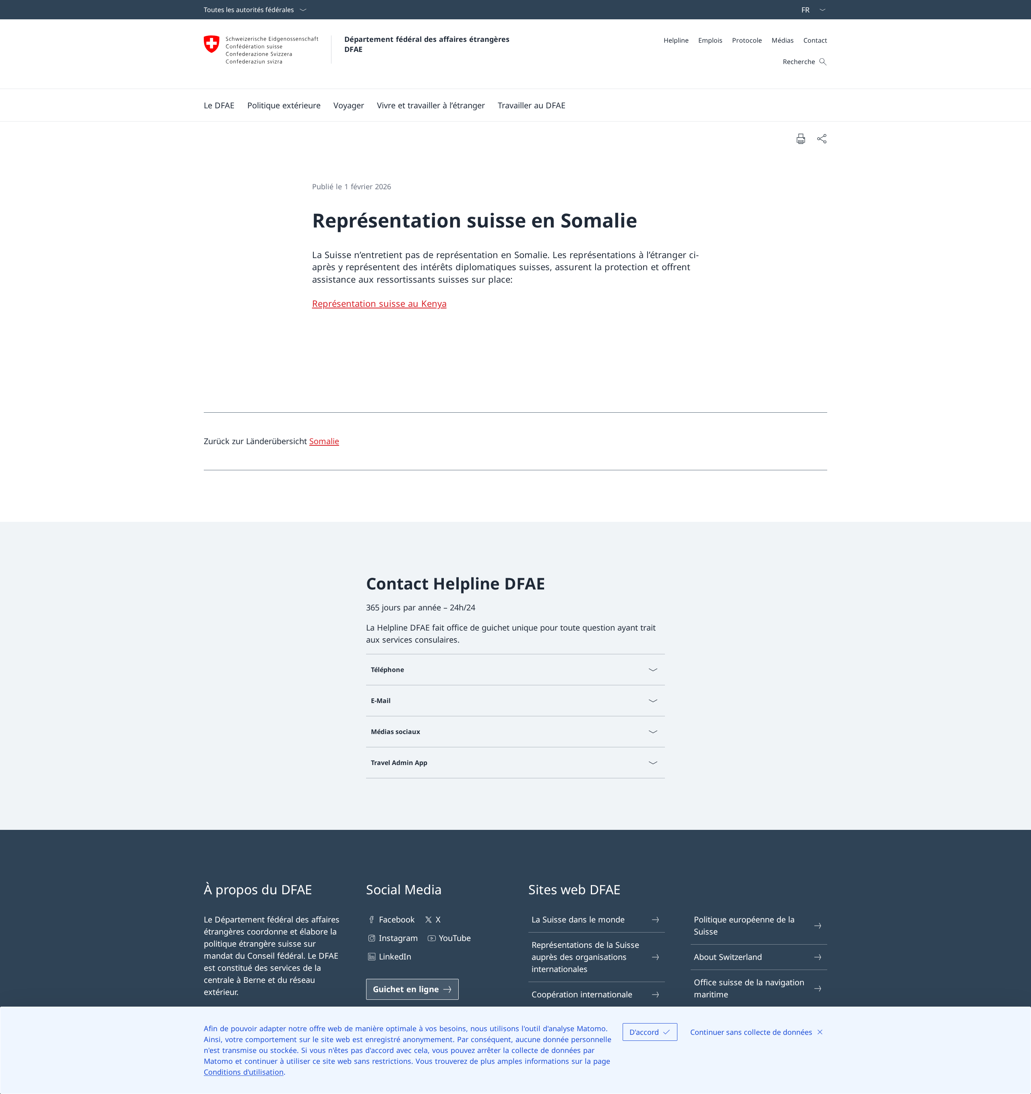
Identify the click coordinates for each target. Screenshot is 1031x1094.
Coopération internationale (582, 994)
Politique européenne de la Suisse (744, 925)
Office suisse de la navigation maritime (749, 988)
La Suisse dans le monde (578, 919)
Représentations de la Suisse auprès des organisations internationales (585, 956)
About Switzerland (728, 956)
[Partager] (821, 138)
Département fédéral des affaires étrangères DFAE (428, 44)
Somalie (324, 441)
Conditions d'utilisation (244, 1072)
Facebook (397, 919)
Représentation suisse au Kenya (379, 303)
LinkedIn (395, 956)
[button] (219, 105)
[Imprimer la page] (800, 138)
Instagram (398, 938)
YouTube (455, 938)
